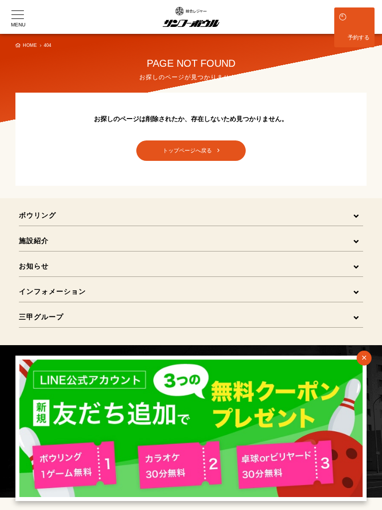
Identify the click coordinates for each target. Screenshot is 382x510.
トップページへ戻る (190, 150)
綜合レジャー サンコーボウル (191, 17)
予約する (359, 37)
